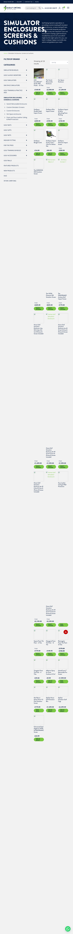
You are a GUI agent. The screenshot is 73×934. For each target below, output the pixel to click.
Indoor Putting (10, 140)
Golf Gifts (7, 130)
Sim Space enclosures (14, 114)
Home (5, 53)
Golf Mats (7, 125)
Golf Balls (8, 161)
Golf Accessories (10, 155)
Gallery (19, 2)
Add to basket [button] (38, 93)
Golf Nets (7, 135)
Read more (61, 624)
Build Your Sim (9, 2)
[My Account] (60, 8)
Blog (37, 2)
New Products (9, 171)
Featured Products (11, 166)
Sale (5, 176)
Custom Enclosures (13, 111)
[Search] (39, 8)
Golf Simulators (10, 80)
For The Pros (8, 145)
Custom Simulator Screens (15, 107)
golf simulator (63, 25)
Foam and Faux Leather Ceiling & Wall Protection (17, 118)
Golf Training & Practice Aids (13, 91)
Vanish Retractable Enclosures (17, 104)
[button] (68, 929)
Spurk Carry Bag (10, 181)
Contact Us (28, 2)
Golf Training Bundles (12, 150)
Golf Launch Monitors (12, 75)
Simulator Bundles (11, 70)
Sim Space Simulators (12, 85)
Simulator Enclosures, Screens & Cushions (13, 99)
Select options (50, 93)
